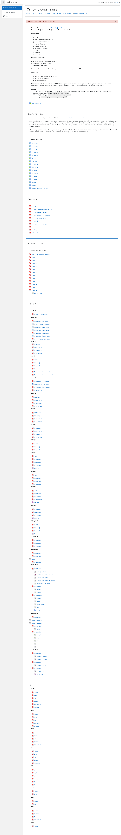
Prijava (117, 2)
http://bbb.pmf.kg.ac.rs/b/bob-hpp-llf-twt (80, 118)
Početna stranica (31, 13)
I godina (59, 13)
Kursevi (40, 13)
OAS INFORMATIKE (49, 13)
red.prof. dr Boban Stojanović (53, 28)
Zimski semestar (68, 13)
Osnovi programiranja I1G (81, 13)
